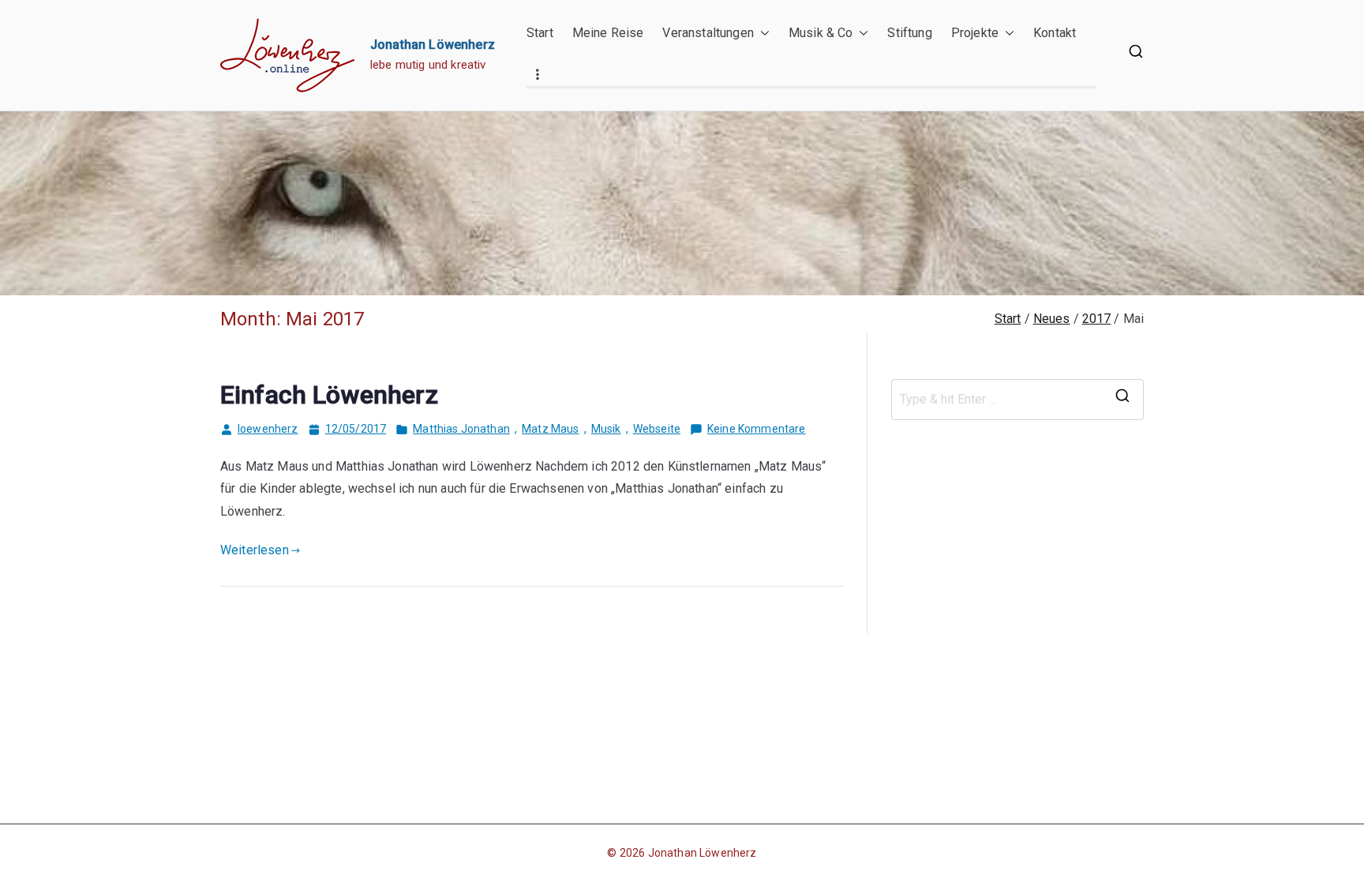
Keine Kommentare (756, 430)
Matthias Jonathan (461, 428)
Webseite (656, 428)
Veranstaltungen (707, 32)
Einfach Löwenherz (329, 395)
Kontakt (1054, 32)
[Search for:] (1017, 399)
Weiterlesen (254, 549)
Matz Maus (550, 428)
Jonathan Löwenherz (432, 44)
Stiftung (909, 32)
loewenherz (268, 428)
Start (539, 32)
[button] (762, 33)
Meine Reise (608, 32)
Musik (606, 428)
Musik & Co (821, 32)
